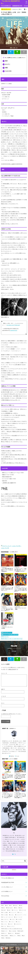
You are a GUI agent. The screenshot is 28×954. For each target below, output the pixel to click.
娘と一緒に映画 (13, 931)
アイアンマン (15, 910)
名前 (3, 689)
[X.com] (14, 651)
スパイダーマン (5, 919)
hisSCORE (7, 71)
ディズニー (12, 921)
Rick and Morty (5, 895)
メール (3, 696)
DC (11, 905)
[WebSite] (11, 756)
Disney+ (16, 905)
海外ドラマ (11, 933)
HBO (21, 905)
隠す (24, 57)
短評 (24, 935)
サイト (2, 703)
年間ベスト (5, 933)
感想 (5, 67)
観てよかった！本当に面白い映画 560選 (10, 634)
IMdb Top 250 (5, 636)
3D (3, 905)
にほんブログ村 (5, 548)
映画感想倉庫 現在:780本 (17, 5)
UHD (9, 910)
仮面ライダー (5, 931)
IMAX (4, 907)
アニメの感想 (5, 912)
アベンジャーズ (13, 912)
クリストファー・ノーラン (21, 914)
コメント (4, 673)
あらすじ (6, 64)
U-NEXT (4, 910)
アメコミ (20, 912)
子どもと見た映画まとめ (6, 5)
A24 (7, 905)
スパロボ (12, 919)
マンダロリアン (18, 924)
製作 (5, 61)
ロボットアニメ (11, 926)
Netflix (21, 907)
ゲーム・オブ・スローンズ (8, 917)
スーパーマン (5, 921)
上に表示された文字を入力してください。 (11, 714)
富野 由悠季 (21, 931)
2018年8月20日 (13, 330)
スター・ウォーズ (18, 917)
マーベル (4, 926)
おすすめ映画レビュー (7, 891)
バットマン (5, 924)
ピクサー (11, 924)
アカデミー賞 (23, 910)
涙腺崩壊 (18, 933)
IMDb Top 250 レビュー (6, 9)
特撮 (19, 935)
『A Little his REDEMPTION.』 (10, 2)
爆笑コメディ (13, 935)
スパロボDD (19, 919)
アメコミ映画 (5, 914)
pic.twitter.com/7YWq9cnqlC (13, 325)
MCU (16, 907)
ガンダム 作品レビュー (7, 887)
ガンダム (12, 914)
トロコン (18, 921)
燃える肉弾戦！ (5, 935)
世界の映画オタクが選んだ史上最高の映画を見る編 (12, 638)
